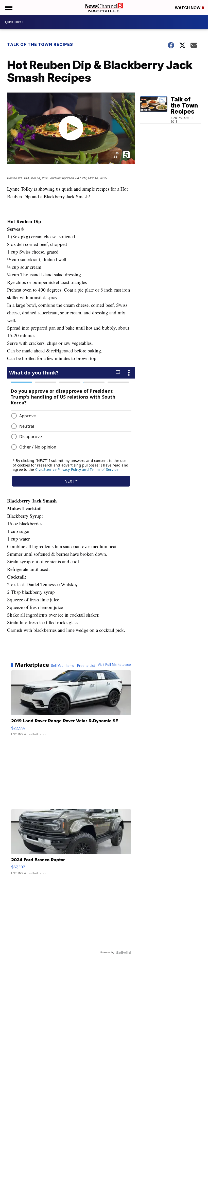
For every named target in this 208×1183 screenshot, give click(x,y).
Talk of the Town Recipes (40, 44)
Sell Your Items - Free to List (73, 666)
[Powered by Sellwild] (123, 952)
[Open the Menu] (8, 7)
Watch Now (188, 7)
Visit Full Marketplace (114, 665)
